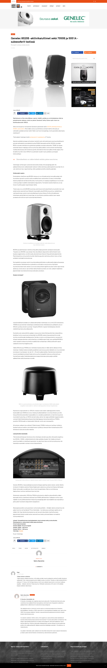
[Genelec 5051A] (38, 382)
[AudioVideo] (17, 6)
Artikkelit (36, 6)
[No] (105, 665)
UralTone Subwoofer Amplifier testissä (25, 1)
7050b (20, 548)
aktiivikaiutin (34, 548)
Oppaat (52, 6)
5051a (13, 548)
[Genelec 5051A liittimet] (39, 463)
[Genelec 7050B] (39, 299)
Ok (69, 665)
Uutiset (58, 6)
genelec (43, 548)
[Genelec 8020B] (39, 221)
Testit (29, 6)
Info (64, 6)
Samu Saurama (39, 561)
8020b (26, 548)
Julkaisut (44, 6)
